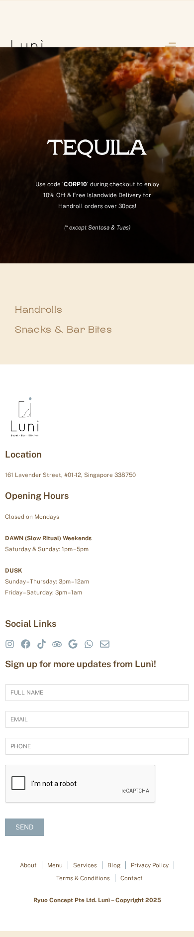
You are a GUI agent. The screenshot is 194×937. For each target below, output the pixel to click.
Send (24, 827)
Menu (55, 865)
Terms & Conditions (83, 878)
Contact (131, 878)
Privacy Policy (150, 865)
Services (85, 865)
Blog (113, 865)
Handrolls (38, 310)
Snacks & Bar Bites (63, 330)
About (28, 865)
